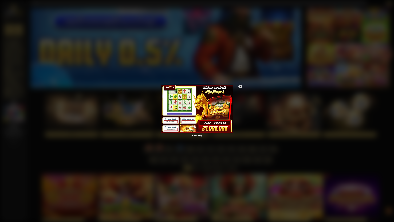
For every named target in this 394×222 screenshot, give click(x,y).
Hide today (198, 135)
